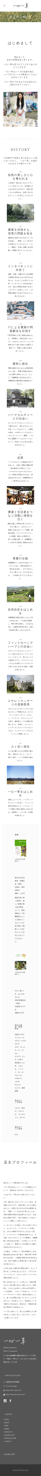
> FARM (5, 1425)
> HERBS (6, 1429)
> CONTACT (7, 1441)
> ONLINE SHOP (8, 1435)
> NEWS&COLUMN (9, 1438)
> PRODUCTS (7, 1432)
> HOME (6, 1419)
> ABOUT (6, 1422)
